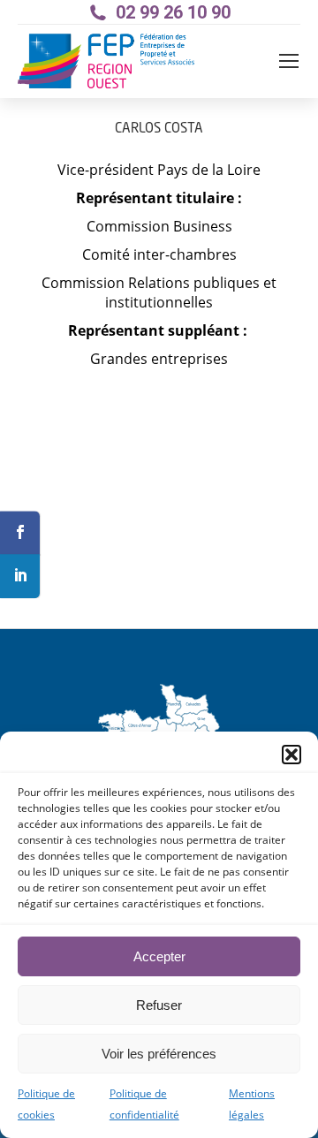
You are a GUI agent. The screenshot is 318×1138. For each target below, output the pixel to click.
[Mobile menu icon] (288, 60)
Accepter (159, 956)
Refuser (159, 1005)
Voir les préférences (159, 1053)
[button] (291, 754)
